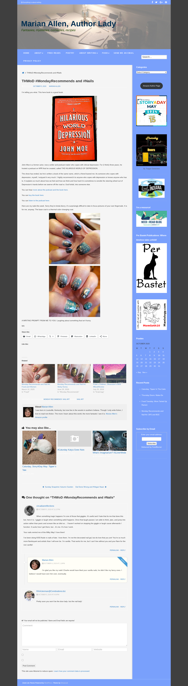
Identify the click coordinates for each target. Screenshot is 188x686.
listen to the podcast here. (39, 201)
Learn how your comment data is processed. (72, 671)
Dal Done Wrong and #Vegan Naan (89, 487)
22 (150, 363)
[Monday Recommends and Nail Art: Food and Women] (38, 373)
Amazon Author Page (151, 86)
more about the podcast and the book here (50, 190)
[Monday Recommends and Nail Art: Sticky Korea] (74, 373)
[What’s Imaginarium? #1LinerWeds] (110, 441)
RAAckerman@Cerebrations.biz (51, 591)
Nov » (144, 372)
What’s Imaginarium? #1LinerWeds (109, 453)
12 (137, 359)
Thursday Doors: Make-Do (152, 395)
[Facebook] (152, 2)
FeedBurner (157, 447)
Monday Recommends (53, 399)
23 (155, 363)
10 (159, 355)
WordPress (48, 683)
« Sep (138, 372)
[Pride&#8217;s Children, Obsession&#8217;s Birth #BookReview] (109, 373)
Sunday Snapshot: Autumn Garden (59, 487)
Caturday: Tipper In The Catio (154, 389)
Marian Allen (54, 86)
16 (155, 359)
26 (137, 366)
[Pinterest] (166, 2)
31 (159, 366)
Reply (122, 550)
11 (163, 355)
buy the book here (36, 195)
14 (146, 359)
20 (142, 363)
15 (150, 359)
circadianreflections (45, 506)
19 (137, 363)
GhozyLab (64, 683)
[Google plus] (161, 2)
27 (142, 366)
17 (159, 359)
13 (142, 359)
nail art (80, 399)
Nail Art (66, 399)
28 (146, 366)
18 (164, 359)
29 (150, 366)
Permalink (114, 550)
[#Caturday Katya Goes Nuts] (74, 446)
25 (164, 363)
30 (155, 366)
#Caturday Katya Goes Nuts (71, 450)
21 (146, 363)
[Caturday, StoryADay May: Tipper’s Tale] (39, 448)
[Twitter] (156, 2)
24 (159, 363)
